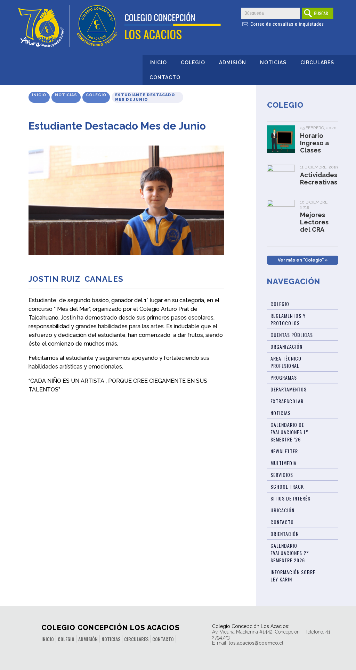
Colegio (193, 62)
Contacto (164, 77)
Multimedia (283, 462)
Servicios (281, 474)
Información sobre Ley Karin (292, 575)
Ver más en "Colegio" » (302, 260)
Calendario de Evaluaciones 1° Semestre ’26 (289, 432)
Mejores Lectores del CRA (314, 222)
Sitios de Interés (290, 498)
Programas (283, 377)
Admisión (232, 62)
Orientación (284, 533)
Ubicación (282, 510)
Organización (286, 346)
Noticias (273, 62)
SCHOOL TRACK (287, 486)
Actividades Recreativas (318, 178)
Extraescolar (287, 401)
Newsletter (284, 451)
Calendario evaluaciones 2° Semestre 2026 (289, 553)
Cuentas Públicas (291, 334)
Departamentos (288, 389)
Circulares (317, 62)
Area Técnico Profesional (285, 362)
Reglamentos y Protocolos (288, 319)
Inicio (158, 62)
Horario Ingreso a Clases (314, 143)
